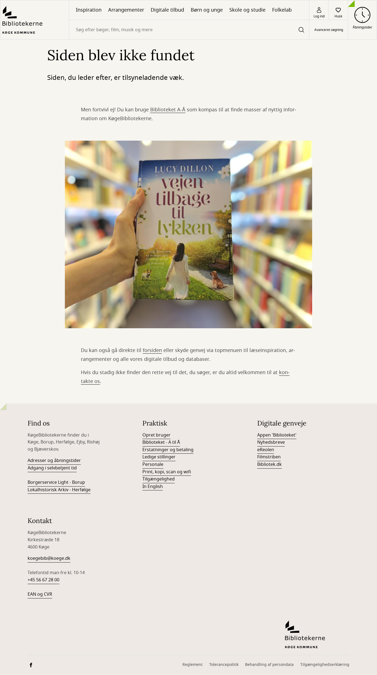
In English (152, 486)
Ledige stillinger (159, 457)
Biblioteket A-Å (167, 109)
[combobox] (189, 30)
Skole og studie (247, 10)
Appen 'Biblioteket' (276, 435)
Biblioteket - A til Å (161, 442)
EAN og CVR (40, 594)
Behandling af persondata (269, 665)
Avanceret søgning (328, 29)
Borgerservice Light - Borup (56, 482)
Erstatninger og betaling (167, 450)
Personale (152, 464)
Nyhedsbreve (271, 442)
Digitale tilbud (167, 10)
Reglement (192, 665)
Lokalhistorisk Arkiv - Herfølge (59, 490)
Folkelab (282, 10)
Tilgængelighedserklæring (324, 665)
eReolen (265, 450)
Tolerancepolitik (223, 665)
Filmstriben (269, 457)
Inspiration (89, 10)
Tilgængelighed (158, 479)
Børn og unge (207, 10)
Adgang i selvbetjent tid (52, 468)
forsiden (152, 350)
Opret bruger (156, 435)
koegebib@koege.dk (49, 558)
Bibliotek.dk (269, 464)
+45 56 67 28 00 (43, 580)
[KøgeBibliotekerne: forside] (34, 20)
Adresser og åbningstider (54, 460)
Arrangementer (126, 10)
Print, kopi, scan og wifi (166, 472)
